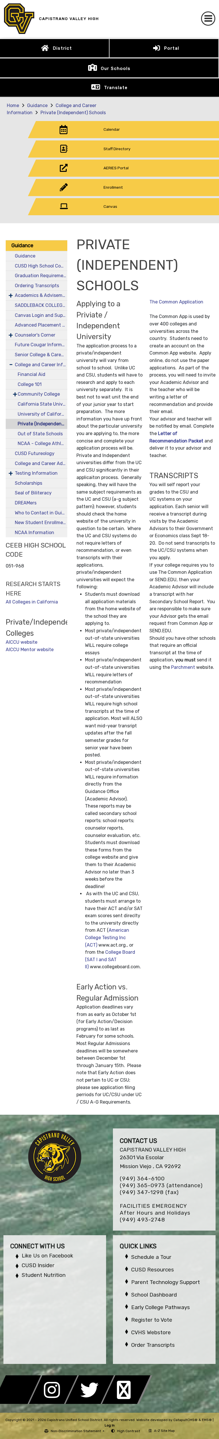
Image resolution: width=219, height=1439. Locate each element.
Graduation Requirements (41, 275)
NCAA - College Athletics (42, 443)
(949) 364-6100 (142, 1178)
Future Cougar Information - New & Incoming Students (41, 344)
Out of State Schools (40, 433)
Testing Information (36, 473)
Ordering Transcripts (37, 285)
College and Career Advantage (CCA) (41, 463)
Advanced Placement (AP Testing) (41, 325)
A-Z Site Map (164, 1431)
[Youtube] (127, 1402)
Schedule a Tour (151, 1257)
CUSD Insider (38, 1265)
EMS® (207, 1420)
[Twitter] (91, 1402)
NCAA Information (34, 532)
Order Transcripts (153, 1345)
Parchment (183, 667)
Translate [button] (116, 87)
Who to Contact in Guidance (41, 513)
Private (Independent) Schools (73, 112)
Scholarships (28, 483)
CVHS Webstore (151, 1332)
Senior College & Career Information (41, 354)
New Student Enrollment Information (41, 522)
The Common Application (176, 302)
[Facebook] (18, 1402)
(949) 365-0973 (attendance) (161, 1185)
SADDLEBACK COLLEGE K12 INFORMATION (41, 305)
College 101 (30, 384)
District (62, 48)
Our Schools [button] (116, 68)
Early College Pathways (160, 1307)
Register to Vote (151, 1320)
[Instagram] (54, 1402)
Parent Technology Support (165, 1282)
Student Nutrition (44, 1275)
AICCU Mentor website (30, 649)
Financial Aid (31, 374)
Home (13, 105)
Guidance (37, 105)
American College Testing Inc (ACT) (107, 937)
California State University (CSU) (42, 404)
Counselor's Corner (35, 335)
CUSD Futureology (34, 453)
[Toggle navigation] (208, 18)
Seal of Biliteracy (33, 493)
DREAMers (25, 503)
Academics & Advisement (41, 295)
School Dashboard (154, 1294)
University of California (42, 414)
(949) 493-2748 (142, 1219)
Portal (171, 48)
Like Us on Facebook (47, 1255)
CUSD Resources (152, 1269)
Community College (39, 394)
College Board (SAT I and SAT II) (110, 959)
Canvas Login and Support (41, 315)
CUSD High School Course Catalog (41, 266)
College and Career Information (41, 364)
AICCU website (21, 642)
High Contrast (128, 1431)
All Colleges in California (32, 602)
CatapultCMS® (185, 1420)
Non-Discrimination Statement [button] (76, 1431)
